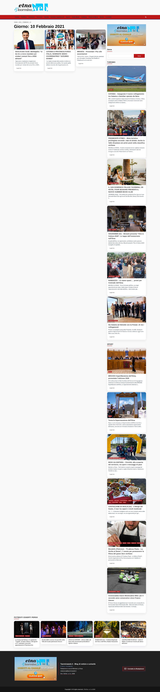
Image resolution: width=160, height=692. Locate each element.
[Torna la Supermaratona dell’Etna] (126, 405)
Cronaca (31, 17)
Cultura (84, 17)
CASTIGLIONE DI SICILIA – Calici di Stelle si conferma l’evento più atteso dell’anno (132, 641)
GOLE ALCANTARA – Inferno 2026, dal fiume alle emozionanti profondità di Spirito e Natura (79, 641)
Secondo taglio (117, 458)
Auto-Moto (75, 17)
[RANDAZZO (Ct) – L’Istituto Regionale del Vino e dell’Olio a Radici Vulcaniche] (106, 629)
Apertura (80, 47)
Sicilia (46, 17)
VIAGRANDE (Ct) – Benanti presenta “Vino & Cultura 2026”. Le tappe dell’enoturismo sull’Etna (126, 236)
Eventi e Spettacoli (57, 17)
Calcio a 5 (139, 500)
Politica (23, 17)
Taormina (111, 183)
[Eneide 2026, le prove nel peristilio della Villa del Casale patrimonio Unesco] (53, 629)
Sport (68, 17)
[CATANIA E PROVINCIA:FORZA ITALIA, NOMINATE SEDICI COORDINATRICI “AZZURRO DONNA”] (60, 39)
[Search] (146, 17)
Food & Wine (93, 17)
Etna (84, 47)
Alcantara (111, 134)
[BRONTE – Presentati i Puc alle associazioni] (91, 39)
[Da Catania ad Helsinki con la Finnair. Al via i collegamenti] (126, 310)
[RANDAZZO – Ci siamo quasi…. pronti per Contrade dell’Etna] (126, 265)
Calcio (134, 500)
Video (124, 502)
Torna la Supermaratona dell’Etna (121, 420)
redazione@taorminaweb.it (68, 671)
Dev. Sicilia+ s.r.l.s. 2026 (67, 673)
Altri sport (116, 500)
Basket (130, 500)
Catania (48, 47)
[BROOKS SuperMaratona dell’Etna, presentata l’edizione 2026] (126, 361)
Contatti (108, 17)
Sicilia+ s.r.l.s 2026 (89, 689)
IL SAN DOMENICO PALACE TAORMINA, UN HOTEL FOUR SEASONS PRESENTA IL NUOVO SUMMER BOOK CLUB (125, 189)
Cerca (109, 49)
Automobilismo (123, 500)
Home (17, 17)
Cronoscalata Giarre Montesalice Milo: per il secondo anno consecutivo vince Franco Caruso (126, 598)
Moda (102, 17)
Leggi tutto (19, 68)
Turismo (39, 17)
